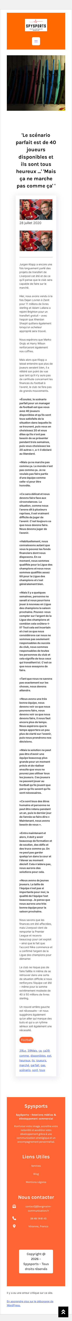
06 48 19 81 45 (38, 1218)
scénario (25, 1070)
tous (42, 1070)
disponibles (38, 1055)
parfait (35, 1065)
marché (24, 1065)
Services (36, 1165)
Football (26, 1040)
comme (24, 1055)
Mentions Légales (36, 1182)
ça (40, 1050)
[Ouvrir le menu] (36, 41)
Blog (36, 1173)
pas (43, 1065)
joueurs (41, 1060)
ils (33, 1060)
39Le (22, 1050)
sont (35, 1070)
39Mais (32, 1050)
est (49, 1055)
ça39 (46, 1050)
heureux (24, 1060)
